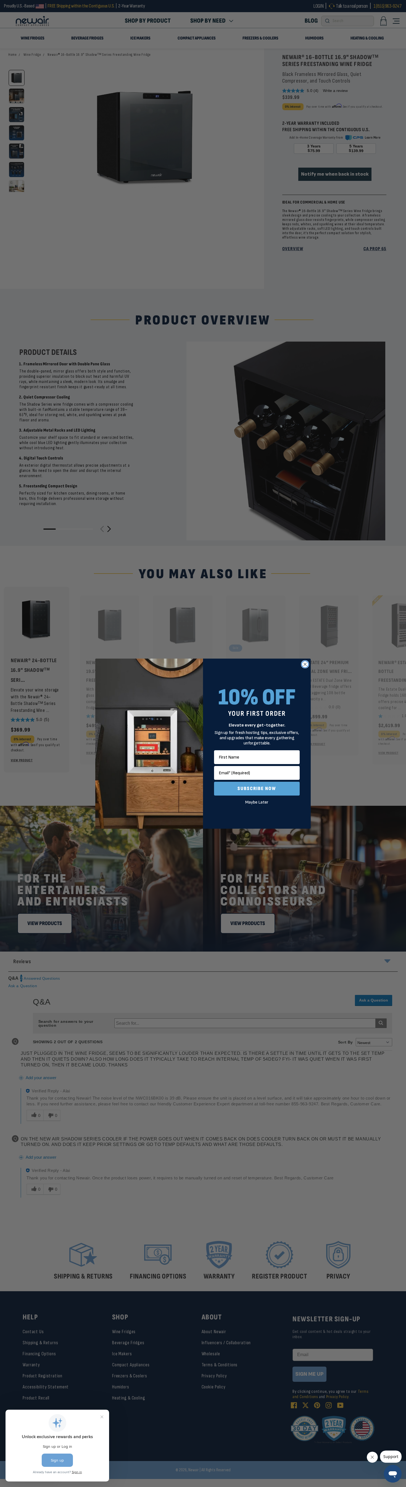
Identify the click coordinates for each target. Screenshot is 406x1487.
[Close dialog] (305, 664)
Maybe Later (256, 802)
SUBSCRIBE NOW (257, 788)
